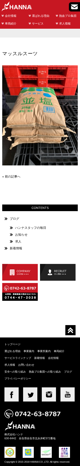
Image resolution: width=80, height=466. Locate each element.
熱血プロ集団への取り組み (45, 371)
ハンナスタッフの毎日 (30, 227)
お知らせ (21, 234)
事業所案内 (44, 351)
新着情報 (16, 248)
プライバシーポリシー (17, 378)
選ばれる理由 (40, 15)
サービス (38, 23)
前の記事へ (12, 176)
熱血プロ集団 (67, 15)
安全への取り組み (15, 371)
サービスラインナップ (17, 357)
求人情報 (65, 23)
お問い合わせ (26, 364)
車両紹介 (10, 23)
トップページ (12, 344)
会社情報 (10, 15)
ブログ (14, 218)
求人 (18, 241)
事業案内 (29, 351)
